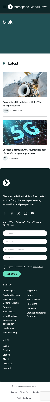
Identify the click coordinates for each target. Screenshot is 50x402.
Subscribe (12, 273)
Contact (7, 368)
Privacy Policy (38, 267)
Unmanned (32, 308)
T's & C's (36, 392)
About (6, 359)
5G (5, 158)
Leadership (8, 328)
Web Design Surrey (24, 398)
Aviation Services (11, 295)
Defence (7, 307)
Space (30, 295)
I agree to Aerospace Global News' (25, 267)
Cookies (14, 392)
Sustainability (33, 299)
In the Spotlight (10, 316)
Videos (6, 354)
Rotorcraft (32, 303)
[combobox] (25, 257)
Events (6, 345)
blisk (6, 110)
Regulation (32, 290)
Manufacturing (10, 332)
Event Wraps (9, 311)
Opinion (6, 350)
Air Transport (9, 290)
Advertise (7, 363)
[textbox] (22, 257)
